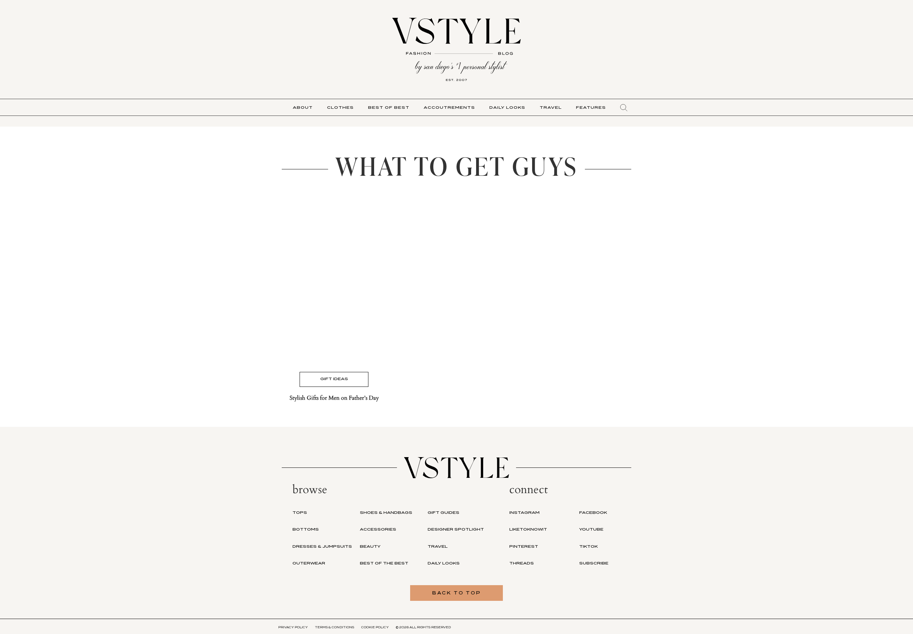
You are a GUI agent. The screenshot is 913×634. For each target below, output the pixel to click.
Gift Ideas (334, 378)
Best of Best (388, 107)
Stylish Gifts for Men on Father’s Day (334, 398)
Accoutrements (449, 107)
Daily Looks (507, 107)
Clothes (340, 107)
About (303, 107)
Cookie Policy (375, 627)
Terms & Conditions (334, 627)
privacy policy (293, 627)
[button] (623, 107)
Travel (551, 107)
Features (591, 107)
